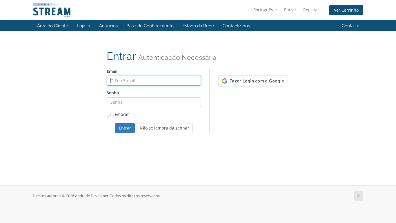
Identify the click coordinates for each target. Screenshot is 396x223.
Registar (311, 9)
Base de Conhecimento (150, 25)
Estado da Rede (198, 25)
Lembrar (120, 114)
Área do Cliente (52, 25)
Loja (82, 25)
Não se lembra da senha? (164, 128)
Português (263, 9)
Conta (349, 25)
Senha (113, 93)
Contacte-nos (236, 25)
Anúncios (108, 25)
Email (112, 71)
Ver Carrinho (346, 10)
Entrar (290, 9)
